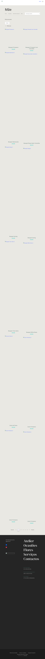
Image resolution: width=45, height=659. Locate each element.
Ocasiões (10, 13)
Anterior (12, 529)
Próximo (32, 529)
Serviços (30, 554)
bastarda (25, 655)
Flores (28, 550)
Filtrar (7, 23)
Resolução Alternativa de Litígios (22, 654)
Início (6, 13)
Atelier (29, 541)
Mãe (22, 13)
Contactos (31, 559)
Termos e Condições (22, 652)
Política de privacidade (13, 652)
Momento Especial (16, 13)
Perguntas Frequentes (31, 652)
